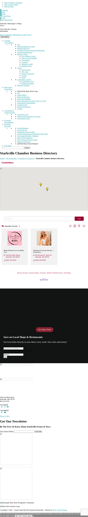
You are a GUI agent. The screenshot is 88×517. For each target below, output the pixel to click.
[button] (41, 184)
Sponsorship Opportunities (26, 103)
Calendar (5, 10)
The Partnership (11, 158)
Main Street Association (8, 88)
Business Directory (22, 273)
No (20, 516)
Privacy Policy (5, 416)
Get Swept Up (22, 130)
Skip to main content (11, 5)
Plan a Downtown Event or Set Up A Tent (31, 101)
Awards (24, 76)
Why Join (24, 72)
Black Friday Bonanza (24, 138)
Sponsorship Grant (23, 118)
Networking (25, 60)
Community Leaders (24, 80)
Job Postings (67, 273)
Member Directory (23, 48)
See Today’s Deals (44, 329)
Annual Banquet (22, 128)
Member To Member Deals (54, 273)
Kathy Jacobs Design (60, 510)
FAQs (23, 78)
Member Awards (27, 64)
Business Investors (27, 83)
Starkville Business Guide (26, 46)
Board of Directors (27, 74)
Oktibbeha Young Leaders (26, 132)
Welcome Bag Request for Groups (28, 116)
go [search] (80, 219)
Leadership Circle (27, 81)
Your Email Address (7, 431)
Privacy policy (27, 516)
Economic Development (8, 121)
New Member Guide (28, 56)
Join (3, 18)
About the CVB (22, 114)
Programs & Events (7, 125)
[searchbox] (14, 148)
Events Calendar (34, 273)
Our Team (7, 146)
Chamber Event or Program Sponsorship (31, 50)
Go (5, 357)
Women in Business (24, 142)
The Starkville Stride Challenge (27, 136)
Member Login (26, 66)
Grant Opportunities (24, 99)
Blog (3, 14)
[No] (33, 516)
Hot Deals (43, 273)
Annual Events (22, 105)
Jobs (3, 12)
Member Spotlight (23, 85)
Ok (16, 516)
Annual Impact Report (24, 52)
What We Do (25, 70)
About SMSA (22, 95)
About (19, 68)
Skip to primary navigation (13, 3)
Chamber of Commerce (9, 42)
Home (2, 158)
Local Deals (6, 16)
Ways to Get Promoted (29, 58)
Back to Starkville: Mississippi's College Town (16, 35)
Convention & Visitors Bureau (9, 112)
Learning (24, 62)
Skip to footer (9, 6)
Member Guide (22, 54)
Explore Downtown (24, 107)
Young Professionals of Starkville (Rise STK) (32, 134)
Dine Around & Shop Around (27, 140)
